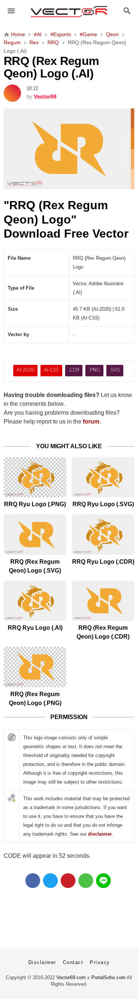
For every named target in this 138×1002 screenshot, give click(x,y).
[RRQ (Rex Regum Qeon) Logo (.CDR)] (103, 601)
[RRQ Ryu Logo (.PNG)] (35, 477)
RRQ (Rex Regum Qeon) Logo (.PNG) (35, 698)
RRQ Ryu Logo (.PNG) (35, 504)
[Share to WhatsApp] (85, 880)
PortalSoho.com (108, 977)
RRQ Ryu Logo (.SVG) (103, 504)
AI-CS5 (51, 370)
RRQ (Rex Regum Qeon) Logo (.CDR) (103, 632)
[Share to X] (50, 880)
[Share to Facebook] (32, 880)
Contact (73, 962)
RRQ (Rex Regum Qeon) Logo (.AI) (51, 67)
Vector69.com (71, 977)
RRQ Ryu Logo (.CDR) (103, 562)
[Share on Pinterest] (68, 880)
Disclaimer (42, 962)
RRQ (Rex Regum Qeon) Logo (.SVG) (35, 566)
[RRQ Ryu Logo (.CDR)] (103, 534)
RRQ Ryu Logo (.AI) (35, 628)
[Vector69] (69, 12)
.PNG (94, 370)
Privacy (100, 962)
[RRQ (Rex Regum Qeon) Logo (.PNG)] (35, 667)
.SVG (115, 370)
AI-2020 (26, 370)
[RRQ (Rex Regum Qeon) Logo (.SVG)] (35, 534)
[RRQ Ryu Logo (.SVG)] (103, 477)
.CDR (73, 370)
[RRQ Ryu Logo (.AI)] (35, 601)
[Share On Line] (103, 880)
